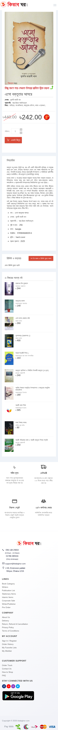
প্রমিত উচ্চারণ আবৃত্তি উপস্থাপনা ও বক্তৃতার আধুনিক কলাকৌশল (33, 389)
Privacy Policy (8, 627)
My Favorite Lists (9, 647)
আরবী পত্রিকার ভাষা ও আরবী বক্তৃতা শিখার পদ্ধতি (32, 440)
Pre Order (6, 607)
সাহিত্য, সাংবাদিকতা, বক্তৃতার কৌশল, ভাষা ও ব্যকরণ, (27, 105)
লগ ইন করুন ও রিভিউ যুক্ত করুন (41, 258)
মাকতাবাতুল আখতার (21, 303)
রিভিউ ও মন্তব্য (14, 258)
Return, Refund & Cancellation (15, 624)
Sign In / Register (9, 641)
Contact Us (6, 669)
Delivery (5, 621)
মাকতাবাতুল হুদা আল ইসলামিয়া (24, 356)
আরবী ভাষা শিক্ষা (21, 405)
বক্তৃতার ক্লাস (20, 301)
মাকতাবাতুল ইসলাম (21, 392)
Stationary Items (9, 594)
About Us (6, 617)
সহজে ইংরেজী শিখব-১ (22, 353)
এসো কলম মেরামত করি (23, 318)
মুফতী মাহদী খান (15, 100)
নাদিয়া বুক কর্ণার (20, 425)
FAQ (4, 675)
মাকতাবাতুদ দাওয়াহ (21, 408)
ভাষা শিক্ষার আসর (21, 422)
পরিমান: (7, 131)
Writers (5, 587)
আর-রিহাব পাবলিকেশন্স (19, 103)
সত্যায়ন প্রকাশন (20, 286)
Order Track (7, 665)
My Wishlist (7, 651)
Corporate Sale (8, 601)
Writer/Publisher (9, 604)
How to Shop (7, 672)
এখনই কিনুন (15, 140)
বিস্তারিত (11, 160)
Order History (7, 644)
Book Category (8, 584)
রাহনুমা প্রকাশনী (20, 373)
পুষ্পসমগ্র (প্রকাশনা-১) (23, 335)
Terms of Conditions (10, 631)
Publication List (8, 590)
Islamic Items (7, 597)
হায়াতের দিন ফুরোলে (22, 283)
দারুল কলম (19, 321)
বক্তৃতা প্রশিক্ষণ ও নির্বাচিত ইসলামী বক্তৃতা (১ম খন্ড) (32, 370)
